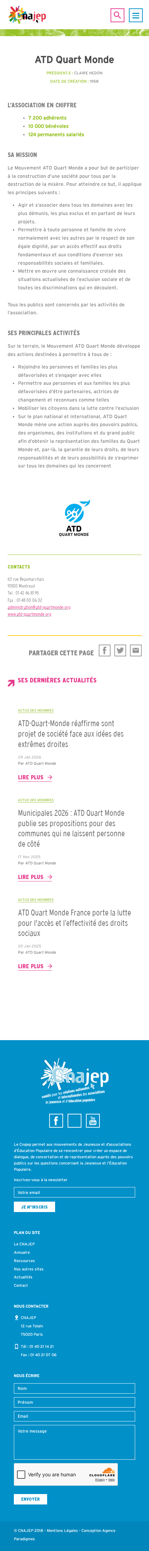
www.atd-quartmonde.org (29, 614)
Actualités (23, 1277)
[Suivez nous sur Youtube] (93, 1121)
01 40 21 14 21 (41, 1346)
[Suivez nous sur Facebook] (56, 1121)
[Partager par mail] (136, 650)
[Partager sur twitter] (120, 650)
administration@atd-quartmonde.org (39, 607)
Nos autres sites (29, 1269)
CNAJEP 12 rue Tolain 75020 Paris (32, 1326)
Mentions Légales (62, 1530)
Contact (21, 1285)
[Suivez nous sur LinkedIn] (74, 1121)
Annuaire (22, 1252)
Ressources (24, 1261)
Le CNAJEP (24, 1244)
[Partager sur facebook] (105, 650)
